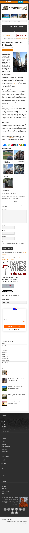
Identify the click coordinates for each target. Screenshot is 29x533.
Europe (4, 354)
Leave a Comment (7, 50)
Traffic (10, 198)
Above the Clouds (5, 419)
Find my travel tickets (14, 326)
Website (4, 236)
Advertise (3, 481)
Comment (4, 209)
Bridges (13, 196)
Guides (3, 421)
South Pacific (5, 363)
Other (3, 365)
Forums (3, 466)
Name (3, 225)
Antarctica (4, 345)
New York (15, 83)
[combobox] (14, 319)
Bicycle (9, 196)
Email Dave (4, 488)
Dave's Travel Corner (14, 9)
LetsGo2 (11, 137)
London (18, 196)
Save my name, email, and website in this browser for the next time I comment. (13, 244)
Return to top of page (7, 519)
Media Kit (3, 493)
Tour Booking (4, 451)
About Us (3, 479)
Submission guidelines (22, 38)
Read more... (15, 504)
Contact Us (4, 483)
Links (2, 468)
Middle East (5, 356)
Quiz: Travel (4, 449)
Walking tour (16, 198)
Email (3, 230)
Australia (4, 350)
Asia (3, 348)
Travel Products (5, 456)
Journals (3, 429)
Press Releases (5, 431)
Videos (3, 433)
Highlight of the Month (6, 424)
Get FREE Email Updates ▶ (10, 295)
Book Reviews (4, 441)
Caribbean (4, 352)
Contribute (3, 463)
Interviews (3, 426)
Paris (6, 198)
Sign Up (20, 1)
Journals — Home (7, 341)
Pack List (3, 444)
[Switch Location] (23, 321)
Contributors (4, 486)
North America (13, 193)
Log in (26, 523)
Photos (3, 471)
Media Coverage (5, 491)
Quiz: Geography (5, 446)
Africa (3, 343)
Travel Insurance (5, 454)
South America (5, 360)
